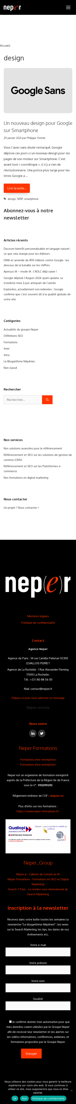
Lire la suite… (16, 188)
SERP (20, 198)
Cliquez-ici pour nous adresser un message (38, 698)
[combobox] (23, 399)
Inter (7, 348)
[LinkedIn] (33, 733)
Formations (11, 342)
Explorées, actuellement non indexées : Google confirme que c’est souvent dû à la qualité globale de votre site (37, 294)
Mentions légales (38, 616)
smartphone (31, 198)
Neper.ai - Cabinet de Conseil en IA (38, 874)
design (12, 198)
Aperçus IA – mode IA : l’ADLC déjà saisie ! (30, 271)
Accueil (5, 45)
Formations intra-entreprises (38, 764)
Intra (6, 355)
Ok (15, 1098)
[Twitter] (41, 733)
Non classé (10, 368)
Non (24, 1098)
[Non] (71, 1090)
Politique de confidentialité (38, 622)
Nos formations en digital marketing (26, 477)
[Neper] (12, 7)
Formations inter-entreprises (38, 759)
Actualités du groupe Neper (21, 329)
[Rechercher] (47, 399)
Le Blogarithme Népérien (19, 361)
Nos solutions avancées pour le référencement (33, 448)
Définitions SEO (13, 335)
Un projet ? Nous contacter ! (21, 507)
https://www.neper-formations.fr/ (38, 811)
